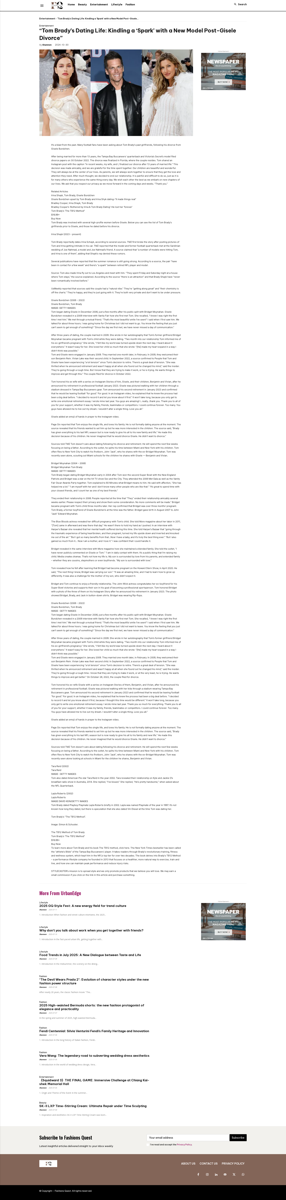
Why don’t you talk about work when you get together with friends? (91, 930)
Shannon (47, 44)
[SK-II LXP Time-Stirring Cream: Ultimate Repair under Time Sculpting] (174, 1109)
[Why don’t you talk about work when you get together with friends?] (174, 933)
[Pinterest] (89, 45)
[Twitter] (82, 45)
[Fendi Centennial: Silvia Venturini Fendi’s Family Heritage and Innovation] (174, 1034)
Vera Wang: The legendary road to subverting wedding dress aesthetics (94, 1056)
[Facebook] (75, 45)
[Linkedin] (216, 1174)
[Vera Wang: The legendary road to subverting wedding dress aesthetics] (174, 1059)
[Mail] (225, 1174)
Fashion (43, 976)
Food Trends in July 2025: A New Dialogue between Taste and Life (90, 955)
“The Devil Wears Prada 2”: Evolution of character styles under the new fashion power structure (94, 981)
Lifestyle (43, 903)
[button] (239, 4)
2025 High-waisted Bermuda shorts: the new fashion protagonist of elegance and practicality (91, 1007)
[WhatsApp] (96, 45)
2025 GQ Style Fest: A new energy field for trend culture (82, 906)
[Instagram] (207, 1174)
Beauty (42, 1103)
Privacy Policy (184, 1144)
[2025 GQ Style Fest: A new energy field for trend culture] (174, 909)
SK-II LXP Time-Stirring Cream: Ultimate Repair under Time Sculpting (93, 1106)
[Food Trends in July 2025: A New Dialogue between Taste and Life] (174, 958)
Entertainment (47, 18)
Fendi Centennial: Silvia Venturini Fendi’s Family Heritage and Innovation (94, 1031)
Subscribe (238, 1137)
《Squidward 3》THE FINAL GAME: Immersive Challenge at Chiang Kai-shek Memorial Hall (94, 1082)
